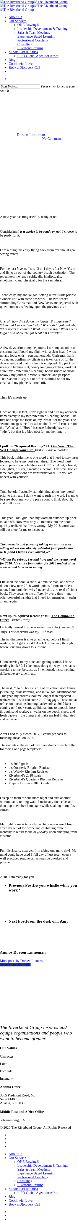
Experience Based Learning (36, 1173)
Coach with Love (20, 1200)
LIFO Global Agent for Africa (37, 1193)
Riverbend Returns (30, 1185)
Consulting (24, 1181)
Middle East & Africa (23, 1189)
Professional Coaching (32, 1177)
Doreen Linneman (31, 134)
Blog (12, 1196)
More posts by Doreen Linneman (22, 961)
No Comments (52, 138)
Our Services (17, 1158)
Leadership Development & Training (42, 1165)
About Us (15, 1154)
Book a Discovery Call (24, 1204)
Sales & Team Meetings (33, 1169)
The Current (39, 112)
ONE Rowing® (28, 1161)
